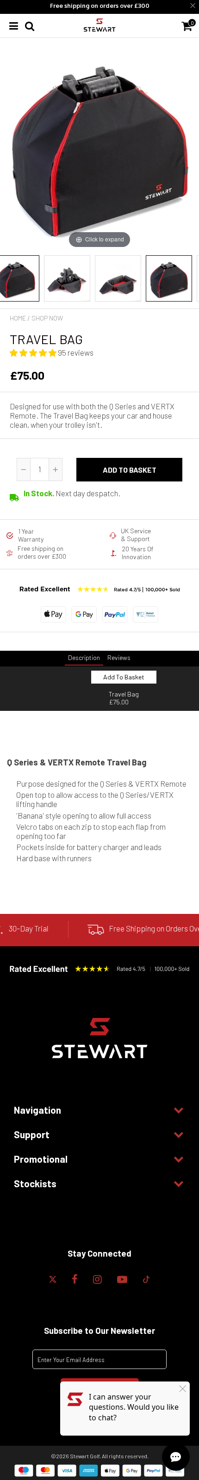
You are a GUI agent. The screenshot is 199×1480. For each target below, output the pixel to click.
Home (18, 318)
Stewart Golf (85, 1456)
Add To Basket (123, 677)
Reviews (119, 657)
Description (84, 657)
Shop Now (47, 318)
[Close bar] (193, 6)
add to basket (129, 469)
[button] (34, 352)
